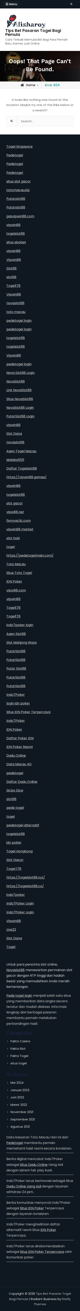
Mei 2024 (17, 1082)
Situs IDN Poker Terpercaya (28, 712)
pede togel (15, 807)
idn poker (14, 842)
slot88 (11, 277)
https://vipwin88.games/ (26, 477)
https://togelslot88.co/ (25, 886)
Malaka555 (15, 459)
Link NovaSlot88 (19, 390)
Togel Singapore (19, 146)
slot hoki (13, 538)
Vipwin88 (13, 259)
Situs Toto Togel (19, 572)
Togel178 (13, 285)
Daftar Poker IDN (20, 738)
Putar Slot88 (16, 668)
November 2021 (21, 1112)
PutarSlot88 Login (20, 416)
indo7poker (15, 894)
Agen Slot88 (16, 633)
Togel (10, 947)
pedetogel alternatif (22, 825)
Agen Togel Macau (21, 451)
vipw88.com (16, 590)
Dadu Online (16, 755)
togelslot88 (15, 233)
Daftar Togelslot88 (21, 468)
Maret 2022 (18, 1105)
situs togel (18, 1063)
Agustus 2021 (20, 1126)
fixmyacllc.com (18, 520)
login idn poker (18, 703)
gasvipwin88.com (20, 216)
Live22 (11, 929)
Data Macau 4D (19, 764)
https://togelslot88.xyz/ (25, 877)
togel (10, 546)
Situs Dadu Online (34, 1164)
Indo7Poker (15, 694)
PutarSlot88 (15, 651)
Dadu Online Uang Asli (23, 1186)
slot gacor (14, 503)
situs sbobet (16, 242)
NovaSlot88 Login (20, 407)
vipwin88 (13, 225)
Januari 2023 (19, 1090)
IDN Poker (14, 581)
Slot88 (11, 268)
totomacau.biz (18, 190)
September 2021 (22, 1119)
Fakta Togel (19, 1056)
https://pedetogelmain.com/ (30, 555)
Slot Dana (14, 433)
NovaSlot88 (15, 381)
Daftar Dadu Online (21, 781)
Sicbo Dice (14, 790)
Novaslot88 (15, 970)
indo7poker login (19, 625)
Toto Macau (16, 564)
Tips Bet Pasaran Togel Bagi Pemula (33, 33)
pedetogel (14, 773)
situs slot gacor (18, 181)
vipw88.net (15, 512)
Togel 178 (13, 868)
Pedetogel (14, 155)
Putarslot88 (15, 198)
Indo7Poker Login (20, 903)
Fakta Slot (18, 1048)
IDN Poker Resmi (19, 746)
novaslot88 (15, 303)
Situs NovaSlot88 (19, 399)
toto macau (15, 312)
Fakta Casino (20, 1041)
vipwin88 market (19, 529)
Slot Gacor (15, 860)
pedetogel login (19, 320)
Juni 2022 (17, 1097)
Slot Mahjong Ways (21, 642)
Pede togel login (19, 995)
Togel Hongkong (19, 851)
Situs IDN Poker (32, 1208)
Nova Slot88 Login (20, 372)
